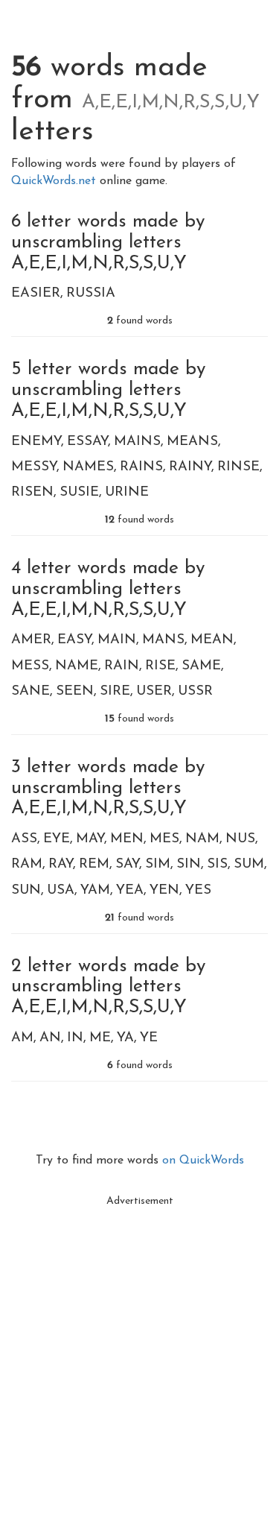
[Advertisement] (139, 1354)
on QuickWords (203, 1161)
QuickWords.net (55, 181)
